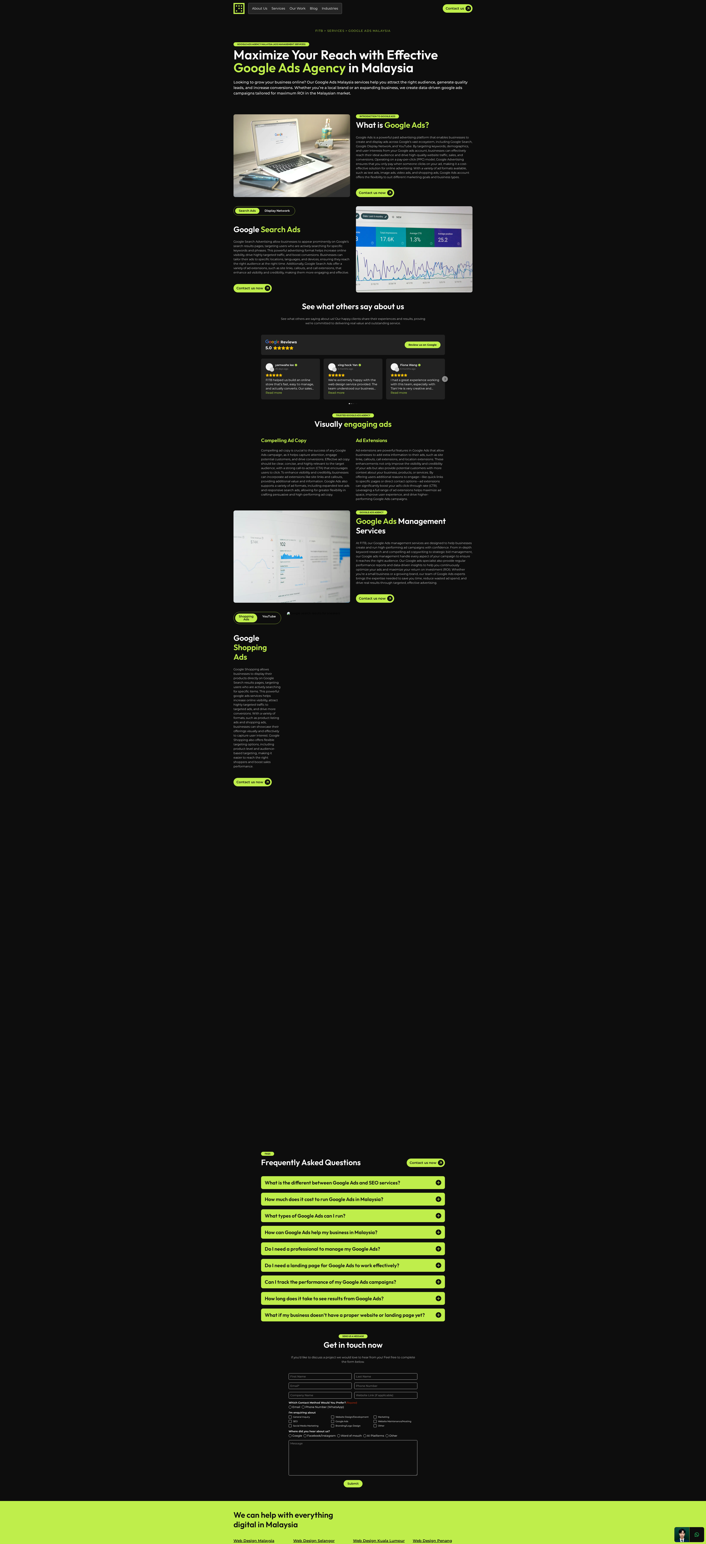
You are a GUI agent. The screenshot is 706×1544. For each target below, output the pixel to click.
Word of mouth (351, 1435)
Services (278, 8)
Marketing (383, 1417)
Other (381, 1426)
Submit (353, 1483)
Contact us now (372, 193)
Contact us (455, 8)
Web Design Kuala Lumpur (379, 1540)
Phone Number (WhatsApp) (324, 1407)
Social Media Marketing (305, 1426)
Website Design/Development (352, 1417)
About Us (259, 8)
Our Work (298, 8)
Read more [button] (274, 392)
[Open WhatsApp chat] (696, 1534)
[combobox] (358, 1386)
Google (297, 1435)
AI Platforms (375, 1435)
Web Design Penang (432, 1540)
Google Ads (342, 1421)
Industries (330, 8)
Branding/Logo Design (348, 1426)
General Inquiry (301, 1417)
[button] (261, 379)
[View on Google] (269, 367)
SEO (295, 1421)
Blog (314, 8)
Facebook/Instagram (321, 1435)
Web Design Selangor (314, 1540)
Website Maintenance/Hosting (394, 1421)
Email (296, 1407)
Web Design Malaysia (253, 1540)
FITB (319, 31)
